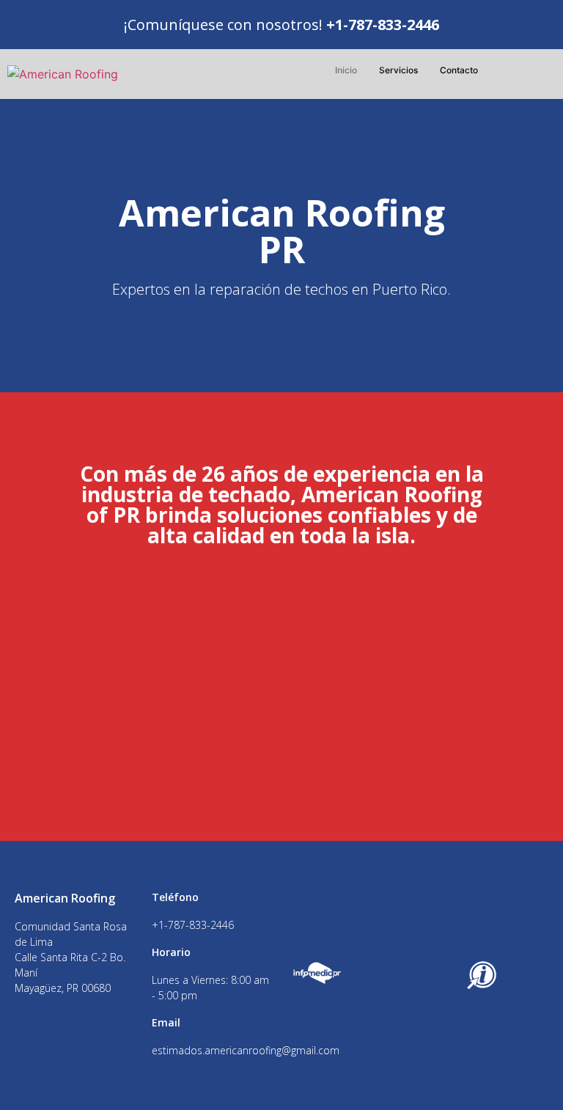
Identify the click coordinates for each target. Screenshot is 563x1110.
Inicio (346, 70)
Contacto (459, 70)
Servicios (398, 70)
